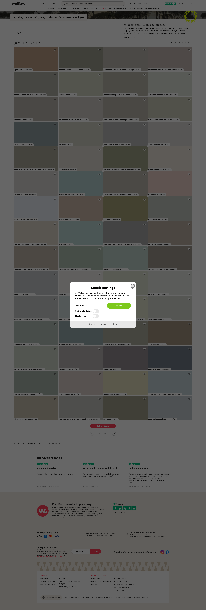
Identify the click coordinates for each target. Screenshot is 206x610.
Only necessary (81, 305)
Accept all (118, 306)
